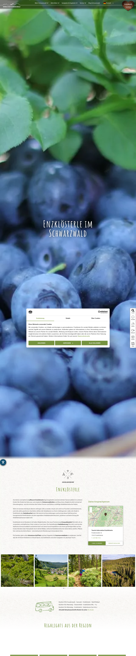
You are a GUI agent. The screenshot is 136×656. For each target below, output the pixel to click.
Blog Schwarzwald (94, 3)
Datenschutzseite (84, 336)
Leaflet (113, 526)
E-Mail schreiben (97, 543)
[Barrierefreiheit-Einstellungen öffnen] (3, 462)
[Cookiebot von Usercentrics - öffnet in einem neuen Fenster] (99, 312)
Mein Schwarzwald (41, 3)
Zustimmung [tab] (40, 318)
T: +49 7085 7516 (95, 538)
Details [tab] (68, 318)
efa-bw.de (91, 610)
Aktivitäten (54, 3)
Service (82, 3)
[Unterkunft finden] (128, 10)
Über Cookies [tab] (95, 318)
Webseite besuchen (114, 543)
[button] (3, 571)
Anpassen (67, 343)
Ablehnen (41, 343)
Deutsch (108, 3)
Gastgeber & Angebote (69, 3)
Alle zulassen (94, 343)
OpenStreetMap (119, 526)
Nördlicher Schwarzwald (9, 8)
